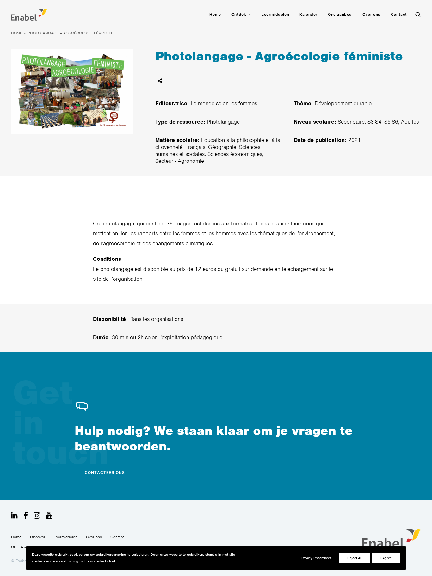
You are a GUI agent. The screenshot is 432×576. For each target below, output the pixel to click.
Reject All (354, 558)
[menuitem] (215, 14)
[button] (418, 14)
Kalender (308, 14)
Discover (37, 537)
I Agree (386, 558)
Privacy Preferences (316, 558)
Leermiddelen (275, 14)
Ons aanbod (340, 14)
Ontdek (238, 14)
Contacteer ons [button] (105, 472)
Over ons (371, 14)
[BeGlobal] (29, 15)
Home (215, 14)
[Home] (391, 538)
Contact (399, 14)
